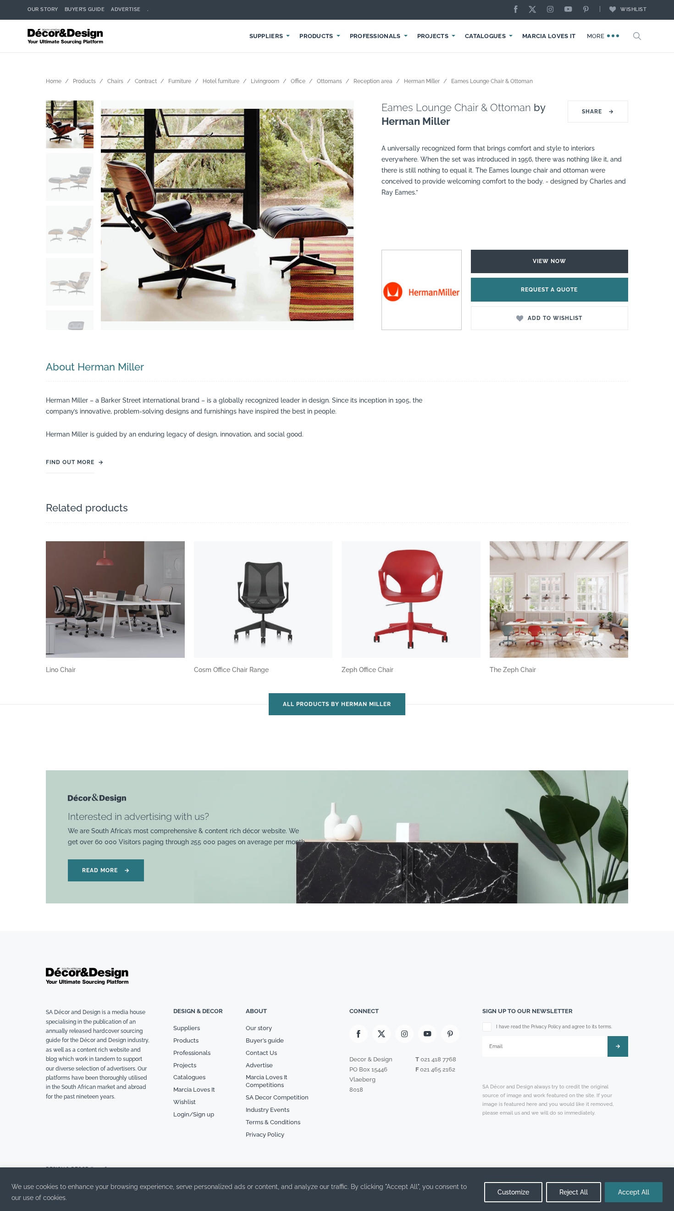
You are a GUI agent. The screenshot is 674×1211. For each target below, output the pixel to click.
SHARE (598, 111)
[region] (337, 1189)
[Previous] (114, 215)
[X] (535, 10)
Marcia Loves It (549, 36)
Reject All (573, 1192)
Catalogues (485, 36)
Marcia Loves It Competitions (266, 1081)
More (597, 36)
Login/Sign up (193, 1114)
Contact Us (261, 1052)
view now (549, 261)
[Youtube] (570, 10)
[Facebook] (518, 10)
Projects (432, 36)
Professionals (375, 36)
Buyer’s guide (265, 1040)
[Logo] (66, 36)
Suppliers (266, 36)
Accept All (633, 1192)
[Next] (340, 215)
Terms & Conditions (273, 1122)
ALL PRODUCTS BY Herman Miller (337, 704)
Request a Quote (549, 289)
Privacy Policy (265, 1134)
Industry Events (267, 1109)
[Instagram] (552, 10)
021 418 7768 (438, 1059)
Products (316, 36)
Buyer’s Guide (85, 9)
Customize (513, 1192)
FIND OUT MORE (70, 462)
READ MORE (106, 870)
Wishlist (633, 9)
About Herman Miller (95, 367)
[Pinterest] (588, 10)
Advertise (126, 9)
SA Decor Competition (277, 1097)
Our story (43, 9)
